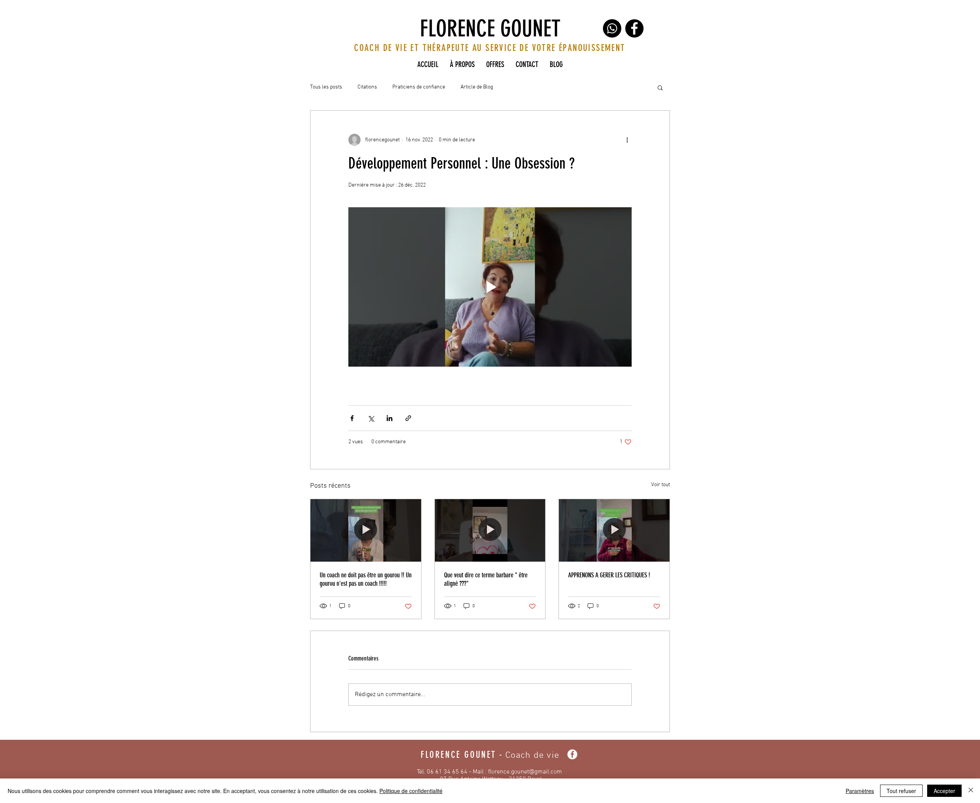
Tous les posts (326, 87)
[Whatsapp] (612, 28)
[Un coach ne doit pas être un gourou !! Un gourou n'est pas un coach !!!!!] (365, 530)
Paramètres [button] (860, 791)
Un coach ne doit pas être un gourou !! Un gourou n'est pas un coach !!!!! (366, 579)
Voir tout (660, 485)
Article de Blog (477, 87)
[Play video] (490, 287)
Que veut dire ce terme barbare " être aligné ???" (486, 579)
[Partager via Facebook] (352, 418)
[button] (660, 87)
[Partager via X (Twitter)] (370, 418)
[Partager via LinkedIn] (389, 418)
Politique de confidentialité (411, 791)
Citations (367, 87)
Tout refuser (901, 791)
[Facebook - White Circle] (572, 754)
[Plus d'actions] (627, 139)
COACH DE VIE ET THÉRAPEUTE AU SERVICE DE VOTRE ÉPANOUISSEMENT (489, 48)
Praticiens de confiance (418, 87)
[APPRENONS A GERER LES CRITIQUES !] (614, 530)
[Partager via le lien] (408, 418)
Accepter (944, 791)
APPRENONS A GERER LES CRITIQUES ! (609, 575)
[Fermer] (970, 791)
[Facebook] (634, 28)
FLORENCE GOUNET (490, 28)
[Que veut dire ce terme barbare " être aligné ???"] (490, 530)
